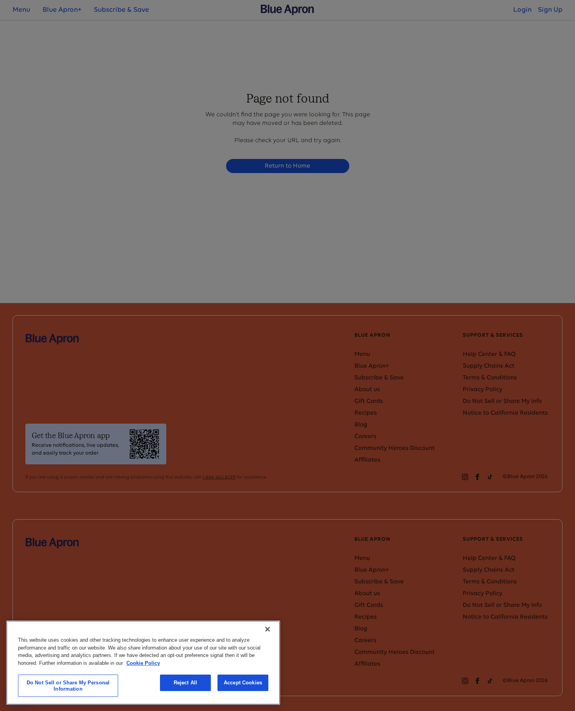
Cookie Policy (143, 663)
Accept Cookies (243, 683)
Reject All (185, 683)
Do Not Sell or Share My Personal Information (68, 686)
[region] (143, 663)
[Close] (267, 629)
